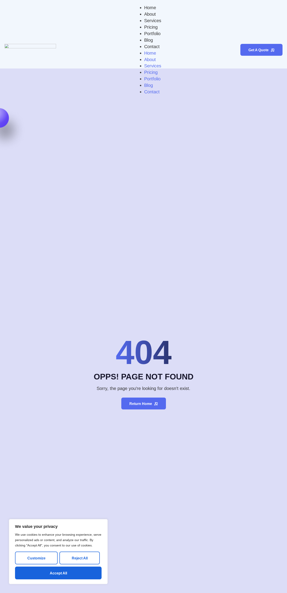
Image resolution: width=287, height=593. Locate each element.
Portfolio (152, 33)
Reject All (80, 558)
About (150, 14)
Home (150, 7)
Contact (152, 46)
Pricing (151, 27)
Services (152, 20)
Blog (148, 40)
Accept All (58, 573)
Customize (36, 558)
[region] (58, 551)
